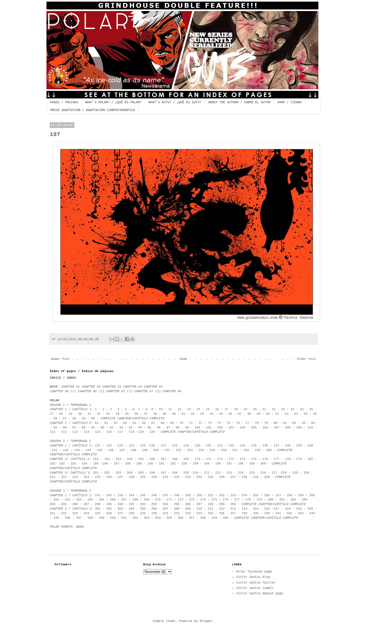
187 (116, 464)
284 (52, 504)
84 (313, 423)
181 (52, 464)
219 (295, 473)
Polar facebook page (254, 572)
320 (310, 509)
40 (174, 414)
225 (97, 477)
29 (70, 414)
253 (233, 495)
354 (158, 518)
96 (159, 428)
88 (83, 428)
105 (254, 428)
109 (299, 428)
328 (131, 513)
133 (231, 446)
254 (244, 495)
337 (233, 513)
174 (242, 459)
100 (197, 428)
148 (133, 450)
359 (214, 518)
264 (90, 500)
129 (186, 446)
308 (176, 509)
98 (177, 428)
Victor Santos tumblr (255, 588)
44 (211, 414)
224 (86, 477)
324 (86, 513)
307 (165, 509)
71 (190, 423)
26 (311, 409)
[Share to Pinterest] (132, 339)
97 (168, 428)
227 (120, 477)
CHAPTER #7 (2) (147, 391)
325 (97, 513)
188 (128, 464)
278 (248, 500)
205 (140, 473)
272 (180, 500)
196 (218, 464)
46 (230, 414)
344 (312, 513)
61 (97, 423)
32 (98, 414)
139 (299, 446)
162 (107, 459)
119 (141, 432)
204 (129, 473)
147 (122, 450)
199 (252, 464)
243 (120, 495)
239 (255, 477)
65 (134, 423)
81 (285, 423)
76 (239, 423)
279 (259, 500)
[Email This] (111, 339)
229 (143, 477)
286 (75, 504)
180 (310, 459)
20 (255, 409)
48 (249, 414)
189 (139, 464)
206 (152, 473)
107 (276, 428)
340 (266, 513)
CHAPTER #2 (92, 387)
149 (144, 450)
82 (294, 423)
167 (163, 459)
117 (120, 432)
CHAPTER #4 (132, 387)
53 (296, 414)
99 (187, 428)
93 (130, 428)
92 (121, 428)
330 (154, 513)
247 (165, 495)
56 (55, 418)
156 (223, 450)
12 (179, 409)
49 (259, 414)
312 (222, 509)
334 (198, 513)
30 (80, 414)
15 (208, 409)
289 (109, 504)
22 (273, 409)
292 (143, 504)
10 (161, 409)
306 (154, 509)
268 (135, 500)
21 (264, 409)
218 (284, 473)
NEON (80, 527)
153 (190, 450)
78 (256, 423)
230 (154, 477)
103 (231, 428)
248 (176, 495)
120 (152, 432)
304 (131, 509)
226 (109, 477)
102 (220, 428)
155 (212, 450)
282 (293, 500)
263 (79, 500)
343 (301, 513)
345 (56, 518)
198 (240, 464)
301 (97, 509)
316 (267, 509)
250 (199, 495)
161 (96, 459)
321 (52, 513)
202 (106, 473)
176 (265, 459)
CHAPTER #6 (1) (63, 391)
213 (230, 473)
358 (203, 518)
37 (146, 414)
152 (179, 450)
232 (176, 477)
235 (210, 477)
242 (109, 495)
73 (209, 423)
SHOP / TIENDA (289, 102)
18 (236, 409)
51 (277, 414)
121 (97, 446)
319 (299, 509)
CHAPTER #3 (111, 387)
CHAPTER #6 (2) (91, 391)
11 (170, 409)
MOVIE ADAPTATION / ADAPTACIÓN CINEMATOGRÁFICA (92, 110)
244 (131, 495)
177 (276, 459)
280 (271, 500)
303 (120, 509)
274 (203, 500)
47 (240, 414)
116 (109, 432)
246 (154, 495)
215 (252, 473)
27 (52, 414)
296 (188, 504)
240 (267, 477)
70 (181, 423)
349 (101, 518)
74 (219, 423)
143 (77, 450)
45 (221, 414)
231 (165, 477)
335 (210, 513)
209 (186, 473)
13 (189, 409)
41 (183, 414)
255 (255, 495)
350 (113, 518)
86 (65, 428)
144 (88, 450)
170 (197, 459)
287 (86, 504)
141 (54, 450)
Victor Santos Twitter (256, 583)
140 (310, 446)
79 (266, 423)
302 (109, 509)
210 (195, 473)
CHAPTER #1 (70, 387)
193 (184, 464)
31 (89, 414)
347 (79, 518)
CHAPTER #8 (172, 391)
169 (186, 459)
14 (198, 409)
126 (152, 446)
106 (265, 428)
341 (278, 513)
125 (143, 446)
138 (287, 446)
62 (106, 423)
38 (155, 414)
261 (56, 500)
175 (254, 459)
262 (67, 500)
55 (315, 414)
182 (62, 464)
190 (150, 464)
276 (225, 500)
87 (73, 428)
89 (93, 428)
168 (175, 459)
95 (149, 428)
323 (75, 513)
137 (276, 446)
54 (305, 414)
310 (199, 509)
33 (108, 414)
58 (75, 418)
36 (137, 414)
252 (222, 495)
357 (192, 518)
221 (52, 477)
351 (123, 518)
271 (168, 500)
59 (83, 418)
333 (187, 513)
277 (237, 500)
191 (161, 464)
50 (268, 414)
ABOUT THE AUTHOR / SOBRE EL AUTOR (239, 102)
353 (145, 518)
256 (267, 495)
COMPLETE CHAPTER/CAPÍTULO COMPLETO (132, 418)
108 (287, 428)
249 (188, 495)
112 (64, 432)
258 (289, 495)
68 (162, 423)
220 (306, 473)
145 (99, 450)
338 (244, 513)
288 (97, 504)
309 (188, 509)
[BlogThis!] (117, 339)
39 (164, 414)
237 (233, 477)
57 (65, 418)
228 (131, 477)
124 (131, 446)
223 (75, 477)
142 (66, 450)
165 (142, 459)
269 (146, 500)
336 (222, 513)
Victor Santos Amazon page (259, 593)
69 (172, 423)
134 (242, 446)
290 (120, 504)
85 (55, 428)
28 (61, 414)
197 (229, 464)
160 (269, 450)
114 (86, 432)
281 (282, 500)
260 (312, 495)
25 (302, 409)
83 (303, 423)
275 (214, 500)
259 (301, 495)
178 (287, 459)
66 (144, 423)
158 (246, 450)
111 (52, 432)
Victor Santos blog (253, 577)
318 (287, 509)
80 (275, 423)
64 (125, 423)
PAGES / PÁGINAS (64, 102)
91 (112, 428)
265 (101, 500)
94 (140, 428)
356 (180, 518)
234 (199, 477)
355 (169, 518)
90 (102, 428)
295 (176, 504)
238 (244, 477)
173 (231, 459)
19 (245, 409)
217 (274, 473)
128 (175, 446)
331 (165, 513)
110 (309, 428)
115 (97, 432)
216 (262, 473)
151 (167, 450)
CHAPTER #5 (153, 387)
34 (117, 414)
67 (152, 423)
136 (265, 446)
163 (118, 459)
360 (225, 518)
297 (199, 504)
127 (163, 446)
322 (64, 513)
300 (233, 504)
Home (183, 359)
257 (278, 495)
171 (208, 459)
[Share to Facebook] (127, 339)
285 (64, 504)
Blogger (206, 621)
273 (192, 500)
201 (96, 473)
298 (210, 504)
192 (173, 464)
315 (255, 509)
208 (175, 473)
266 (113, 500)
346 (67, 518)
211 (207, 473)
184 (84, 464)
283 (304, 500)
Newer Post (60, 359)
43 (202, 414)
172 (221, 459)
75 (228, 423)
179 (298, 459)
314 (244, 509)
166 (152, 459)
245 (143, 495)
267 (124, 500)
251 (210, 495)
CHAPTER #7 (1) (120, 391)
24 (292, 409)
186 (105, 464)
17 (226, 409)
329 (143, 513)
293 (154, 504)
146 (111, 450)
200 (263, 464)
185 (96, 464)
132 (220, 446)
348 (90, 518)
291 (131, 504)
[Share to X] (122, 339)
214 (240, 473)
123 (120, 446)
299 (222, 504)
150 (156, 450)
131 (208, 446)
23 (283, 409)
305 (143, 509)
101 (208, 428)
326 (109, 513)
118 (131, 432)
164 (129, 459)
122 (109, 446)
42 (193, 414)
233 (188, 477)
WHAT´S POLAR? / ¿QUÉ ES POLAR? (113, 102)
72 (200, 423)
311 (210, 509)
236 (222, 477)
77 (247, 423)
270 (159, 500)
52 (287, 414)
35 (127, 414)
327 (120, 513)
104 (242, 428)
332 (176, 513)
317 (276, 509)
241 (97, 495)
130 (197, 446)
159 (258, 450)
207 (163, 473)
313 (233, 509)
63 (115, 423)
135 (254, 446)
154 (201, 450)
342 (289, 513)
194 (195, 464)
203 (118, 473)
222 (63, 477)
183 (73, 464)
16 (217, 409)
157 (235, 450)
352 (135, 518)
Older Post (306, 359)
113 (75, 432)
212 (218, 473)
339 (255, 513)
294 (165, 504)
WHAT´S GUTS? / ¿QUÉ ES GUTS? (175, 102)
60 (93, 418)
